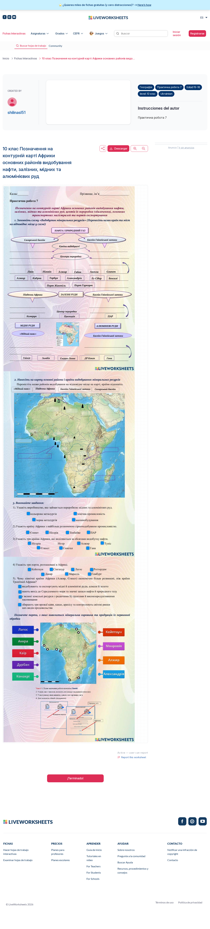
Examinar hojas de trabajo (17, 860)
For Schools (92, 878)
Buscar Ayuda (125, 862)
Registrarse (197, 33)
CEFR (76, 33)
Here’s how (144, 5)
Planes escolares (60, 860)
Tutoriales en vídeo (93, 858)
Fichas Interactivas (14, 33)
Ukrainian (166, 94)
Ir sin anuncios (186, 147)
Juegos (99, 33)
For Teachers (93, 866)
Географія (146, 87)
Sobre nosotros (126, 849)
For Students (93, 872)
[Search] (118, 33)
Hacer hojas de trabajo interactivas (16, 851)
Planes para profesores (57, 851)
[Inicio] (108, 17)
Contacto (172, 860)
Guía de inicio (94, 849)
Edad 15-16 (193, 87)
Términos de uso (164, 902)
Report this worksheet (133, 757)
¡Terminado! (75, 778)
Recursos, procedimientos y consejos (132, 870)
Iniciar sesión (177, 33)
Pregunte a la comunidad (131, 856)
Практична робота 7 (169, 87)
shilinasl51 (17, 112)
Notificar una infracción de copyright (182, 851)
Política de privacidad (190, 902)
